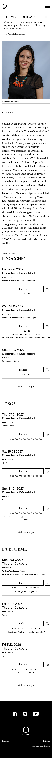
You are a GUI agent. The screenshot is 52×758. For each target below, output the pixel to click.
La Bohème (14, 549)
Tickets (23, 289)
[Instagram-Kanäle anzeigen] (25, 714)
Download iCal (47, 289)
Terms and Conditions (39, 745)
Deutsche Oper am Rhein (4, 6)
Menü (47, 6)
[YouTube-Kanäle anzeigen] (36, 714)
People (9, 112)
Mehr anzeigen (26, 386)
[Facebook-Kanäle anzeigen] (15, 714)
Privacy (46, 740)
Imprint (5, 740)
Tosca (9, 403)
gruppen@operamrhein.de (38, 337)
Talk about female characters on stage (28, 574)
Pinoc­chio (14, 258)
